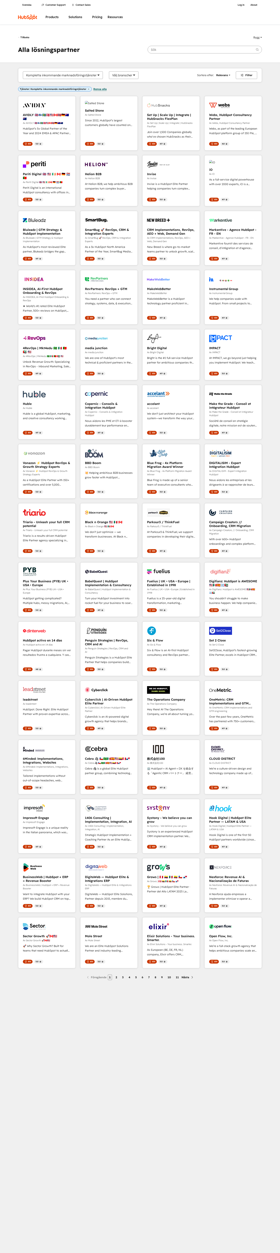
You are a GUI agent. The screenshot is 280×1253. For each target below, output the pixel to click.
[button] (257, 37)
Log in (241, 5)
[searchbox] (205, 49)
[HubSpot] (27, 17)
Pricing (97, 17)
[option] (61, 75)
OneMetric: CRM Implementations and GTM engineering (229, 701)
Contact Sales (83, 5)
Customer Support (56, 5)
